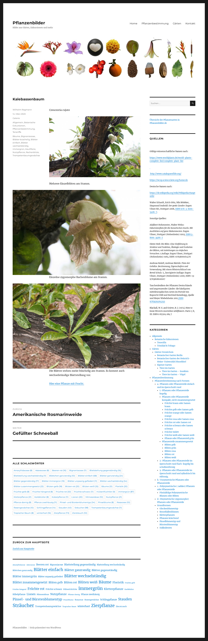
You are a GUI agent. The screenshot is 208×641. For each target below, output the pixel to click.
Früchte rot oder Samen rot (178, 422)
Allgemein (18, 122)
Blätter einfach (87, 475)
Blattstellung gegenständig (105, 470)
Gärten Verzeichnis (164, 352)
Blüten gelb (54, 486)
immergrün (18, 149)
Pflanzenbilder (29, 22)
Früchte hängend (42, 491)
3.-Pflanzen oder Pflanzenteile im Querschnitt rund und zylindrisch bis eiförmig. (177, 473)
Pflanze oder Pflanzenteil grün (179, 438)
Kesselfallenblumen (169, 512)
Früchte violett (172, 432)
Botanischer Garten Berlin (170, 355)
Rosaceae (123, 502)
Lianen (77, 497)
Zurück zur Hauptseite (23, 548)
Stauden (65, 507)
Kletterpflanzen (167, 515)
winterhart (44, 513)
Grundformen (164, 505)
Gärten (177, 23)
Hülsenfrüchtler (106, 491)
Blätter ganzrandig (111, 475)
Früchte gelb (21, 491)
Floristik (121, 486)
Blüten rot (72, 486)
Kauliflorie (30, 149)
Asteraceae (42, 470)
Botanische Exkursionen (167, 339)
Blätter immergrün (53, 481)
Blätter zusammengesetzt (29, 486)
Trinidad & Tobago (166, 345)
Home (133, 23)
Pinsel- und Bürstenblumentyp (77, 502)
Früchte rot (63, 491)
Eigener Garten (164, 365)
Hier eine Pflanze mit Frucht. (66, 383)
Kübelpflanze (60, 497)
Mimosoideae (94, 497)
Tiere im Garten (167, 368)
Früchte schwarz (83, 491)
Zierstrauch (79, 513)
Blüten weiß (90, 486)
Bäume (16, 136)
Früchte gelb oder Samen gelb (179, 409)
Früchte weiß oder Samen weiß (179, 435)
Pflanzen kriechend (169, 518)
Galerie (16, 118)
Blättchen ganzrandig (62, 475)
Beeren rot (59, 470)
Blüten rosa (170, 451)
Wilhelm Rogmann (22, 109)
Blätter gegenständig (26, 481)
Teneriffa (17, 132)
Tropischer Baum (24, 513)
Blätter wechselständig (113, 481)
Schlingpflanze (46, 507)
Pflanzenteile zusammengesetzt (177, 441)
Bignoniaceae (28, 136)
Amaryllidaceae (23, 470)
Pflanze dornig (22, 502)
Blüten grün (170, 448)
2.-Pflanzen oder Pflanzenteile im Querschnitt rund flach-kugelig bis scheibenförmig (177, 463)
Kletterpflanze (22, 497)
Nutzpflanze (19, 152)
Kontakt (190, 23)
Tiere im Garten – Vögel (173, 374)
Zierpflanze (61, 513)
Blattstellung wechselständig (30, 475)
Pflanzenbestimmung (155, 23)
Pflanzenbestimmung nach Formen (172, 381)
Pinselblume (106, 502)
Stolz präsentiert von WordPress (45, 627)
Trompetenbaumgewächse (26, 155)
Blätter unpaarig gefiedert (82, 481)
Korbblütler (41, 497)
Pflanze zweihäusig (45, 502)
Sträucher (81, 507)
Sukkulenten (166, 527)
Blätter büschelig (21, 139)
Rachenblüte (32, 152)
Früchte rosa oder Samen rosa (179, 419)
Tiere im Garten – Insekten (175, 371)
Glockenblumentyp (169, 508)
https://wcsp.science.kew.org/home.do (169, 180)
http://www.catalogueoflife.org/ (165, 173)
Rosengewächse (24, 507)
